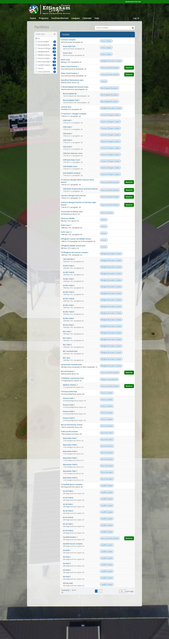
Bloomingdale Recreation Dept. (76, 87)
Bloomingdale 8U (70, 93)
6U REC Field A (68, 292)
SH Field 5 (67, 577)
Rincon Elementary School (71, 424)
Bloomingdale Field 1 (71, 100)
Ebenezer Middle (68, 218)
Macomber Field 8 (70, 478)
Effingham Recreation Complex (75, 252)
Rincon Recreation (70, 431)
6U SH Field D (68, 530)
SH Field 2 (67, 557)
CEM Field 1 (67, 120)
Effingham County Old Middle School (76, 239)
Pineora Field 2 (69, 405)
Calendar (87, 18)
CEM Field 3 (67, 133)
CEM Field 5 (67, 147)
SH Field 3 (67, 563)
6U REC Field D (68, 312)
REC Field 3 (67, 345)
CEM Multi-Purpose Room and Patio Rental (80, 189)
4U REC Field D (68, 285)
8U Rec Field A (68, 325)
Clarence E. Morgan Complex (74, 113)
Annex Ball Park (69, 46)
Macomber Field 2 (70, 445)
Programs (43, 18)
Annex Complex (69, 39)
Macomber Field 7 (70, 471)
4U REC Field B (68, 272)
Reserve (129, 67)
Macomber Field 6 (70, 464)
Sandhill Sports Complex (73, 484)
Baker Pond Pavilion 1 (70, 66)
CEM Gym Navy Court (71, 160)
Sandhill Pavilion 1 (70, 537)
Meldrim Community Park (73, 378)
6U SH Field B (68, 517)
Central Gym (66, 107)
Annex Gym (67, 53)
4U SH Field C (68, 504)
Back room (65, 59)
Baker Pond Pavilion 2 (70, 73)
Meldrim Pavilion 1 (70, 385)
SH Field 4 (67, 570)
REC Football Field (70, 351)
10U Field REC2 (68, 259)
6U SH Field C (68, 524)
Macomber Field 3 (70, 451)
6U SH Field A (68, 511)
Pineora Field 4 (69, 418)
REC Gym (66, 358)
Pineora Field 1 (69, 398)
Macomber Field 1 (70, 438)
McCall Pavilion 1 (68, 371)
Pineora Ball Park (70, 391)
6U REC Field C (68, 305)
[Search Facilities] (132, 28)
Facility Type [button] (40, 34)
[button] (45, 38)
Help (96, 18)
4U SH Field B (68, 498)
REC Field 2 (67, 338)
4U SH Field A (68, 491)
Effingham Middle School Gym (73, 245)
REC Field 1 (67, 331)
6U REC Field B (68, 299)
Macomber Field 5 (70, 458)
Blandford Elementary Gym (72, 80)
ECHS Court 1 (66, 225)
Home (33, 18)
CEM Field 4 (67, 140)
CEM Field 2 (67, 127)
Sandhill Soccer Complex (73, 544)
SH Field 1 (67, 550)
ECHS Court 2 (66, 232)
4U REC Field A (68, 266)
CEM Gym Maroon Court (72, 153)
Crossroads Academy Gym (72, 211)
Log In (136, 18)
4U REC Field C (68, 279)
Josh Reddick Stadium (71, 173)
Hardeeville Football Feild (71, 364)
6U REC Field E (68, 318)
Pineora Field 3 (69, 411)
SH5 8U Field (68, 583)
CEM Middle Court (70, 166)
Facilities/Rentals (60, 18)
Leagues (75, 18)
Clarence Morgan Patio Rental (73, 195)
